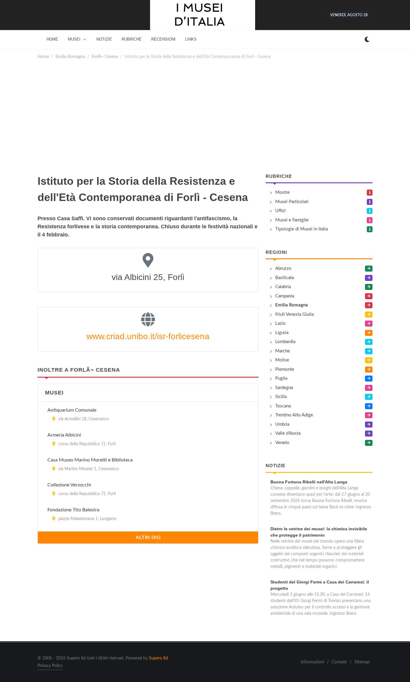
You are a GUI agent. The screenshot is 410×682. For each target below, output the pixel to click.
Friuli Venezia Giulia (294, 314)
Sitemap (361, 662)
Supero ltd (158, 658)
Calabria (283, 287)
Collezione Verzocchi (69, 485)
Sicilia (281, 396)
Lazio (280, 323)
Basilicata (284, 278)
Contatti (339, 662)
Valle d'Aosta (287, 433)
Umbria (282, 424)
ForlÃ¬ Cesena (105, 56)
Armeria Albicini (64, 435)
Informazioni (312, 662)
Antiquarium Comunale (71, 410)
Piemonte (284, 369)
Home (43, 56)
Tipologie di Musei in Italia (301, 229)
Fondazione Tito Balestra (73, 509)
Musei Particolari (292, 201)
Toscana (283, 406)
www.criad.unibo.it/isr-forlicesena (148, 336)
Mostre (282, 192)
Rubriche (279, 176)
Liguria (281, 332)
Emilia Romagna (70, 56)
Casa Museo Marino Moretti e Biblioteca (90, 460)
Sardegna (284, 387)
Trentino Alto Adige (294, 415)
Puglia (281, 378)
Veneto (282, 442)
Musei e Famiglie (292, 220)
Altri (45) (148, 537)
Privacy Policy (50, 666)
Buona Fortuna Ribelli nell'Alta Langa (308, 482)
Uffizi (280, 211)
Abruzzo (283, 268)
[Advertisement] (205, 117)
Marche (282, 351)
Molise (282, 360)
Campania (284, 296)
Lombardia (285, 341)
